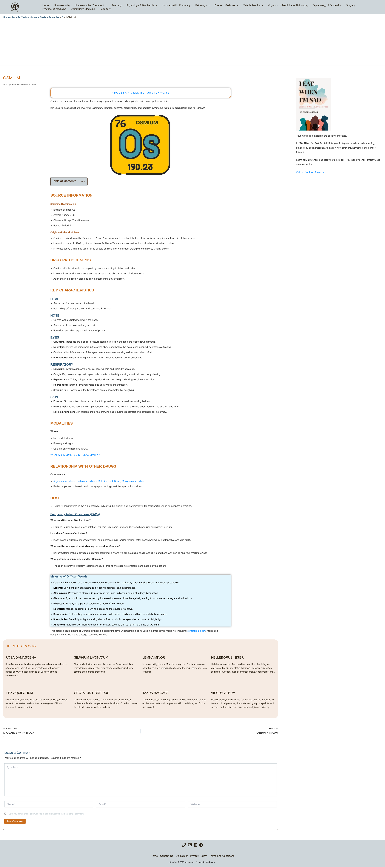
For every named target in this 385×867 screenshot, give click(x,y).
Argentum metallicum (64, 481)
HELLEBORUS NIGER (227, 657)
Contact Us (166, 855)
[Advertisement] (192, 41)
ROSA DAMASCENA (20, 657)
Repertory (105, 8)
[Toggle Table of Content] (81, 181)
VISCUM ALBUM (223, 693)
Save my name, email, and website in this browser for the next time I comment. (46, 813)
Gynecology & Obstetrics (327, 5)
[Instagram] (195, 845)
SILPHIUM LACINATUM (91, 657)
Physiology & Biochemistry (141, 5)
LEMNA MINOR (153, 657)
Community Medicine (83, 8)
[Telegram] (201, 845)
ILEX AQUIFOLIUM (19, 693)
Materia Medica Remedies (45, 17)
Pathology (201, 5)
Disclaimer (182, 855)
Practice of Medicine (54, 8)
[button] (105, 5)
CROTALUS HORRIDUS (91, 693)
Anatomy (117, 5)
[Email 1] (190, 845)
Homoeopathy (62, 5)
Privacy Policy (198, 855)
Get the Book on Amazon (310, 172)
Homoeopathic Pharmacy (176, 5)
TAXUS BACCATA (155, 693)
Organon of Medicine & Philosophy (288, 5)
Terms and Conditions (221, 855)
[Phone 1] (184, 845)
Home (45, 5)
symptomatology (196, 630)
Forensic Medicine (224, 5)
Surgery (350, 5)
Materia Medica (251, 5)
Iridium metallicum (87, 481)
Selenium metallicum (109, 481)
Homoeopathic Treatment (89, 5)
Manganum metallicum (134, 481)
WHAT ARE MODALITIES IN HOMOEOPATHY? (75, 454)
